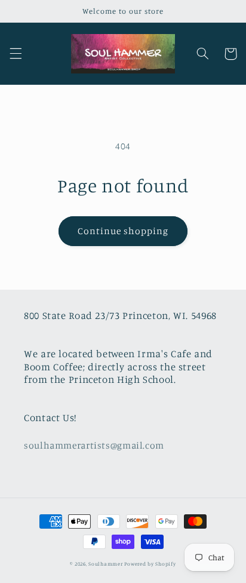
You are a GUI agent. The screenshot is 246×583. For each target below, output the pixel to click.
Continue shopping (123, 231)
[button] (15, 53)
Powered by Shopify (150, 563)
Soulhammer (105, 563)
